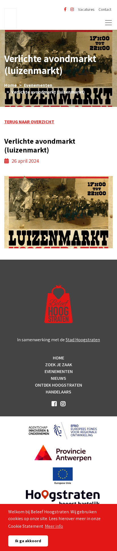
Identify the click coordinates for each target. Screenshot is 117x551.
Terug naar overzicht (29, 122)
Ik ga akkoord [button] (28, 540)
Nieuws (58, 378)
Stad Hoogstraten (83, 340)
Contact (105, 9)
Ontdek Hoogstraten (58, 385)
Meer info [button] (54, 526)
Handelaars (58, 392)
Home (10, 85)
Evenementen (38, 85)
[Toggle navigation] (108, 22)
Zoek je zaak (58, 365)
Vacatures (86, 9)
